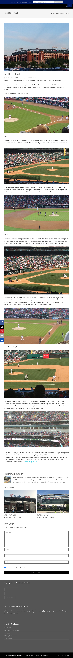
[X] (2, 327)
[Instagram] (60, 655)
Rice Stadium (7, 633)
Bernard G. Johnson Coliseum (11, 630)
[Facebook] (58, 655)
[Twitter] (62, 655)
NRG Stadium (7, 627)
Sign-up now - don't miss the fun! (21, 2)
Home (53, 13)
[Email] (68, 655)
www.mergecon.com (31, 462)
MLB (57, 13)
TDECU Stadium (8, 638)
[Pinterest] (2, 331)
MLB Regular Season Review (11, 636)
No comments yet (31, 78)
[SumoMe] (2, 340)
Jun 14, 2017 (9, 78)
